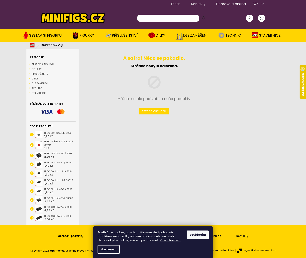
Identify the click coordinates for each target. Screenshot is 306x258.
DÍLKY (35, 78)
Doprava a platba (231, 4)
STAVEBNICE (39, 93)
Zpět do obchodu (154, 111)
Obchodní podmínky (70, 236)
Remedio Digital (224, 250)
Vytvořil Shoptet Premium (260, 250)
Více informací (170, 240)
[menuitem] (43, 35)
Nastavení (109, 249)
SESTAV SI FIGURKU (43, 64)
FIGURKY (37, 69)
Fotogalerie (213, 236)
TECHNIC (37, 88)
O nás (175, 4)
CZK (256, 4)
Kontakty (198, 4)
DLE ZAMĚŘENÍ (40, 83)
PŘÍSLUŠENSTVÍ (40, 74)
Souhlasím (198, 235)
